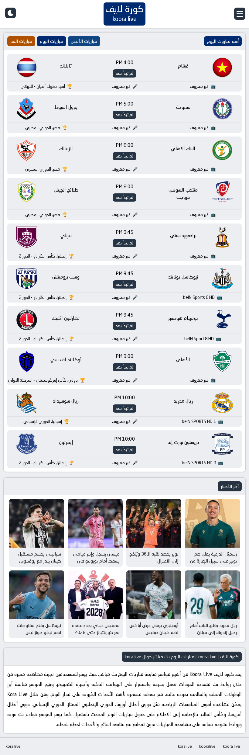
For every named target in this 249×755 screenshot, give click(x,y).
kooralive (207, 746)
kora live (13, 746)
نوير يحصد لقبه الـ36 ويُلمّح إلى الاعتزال (153, 557)
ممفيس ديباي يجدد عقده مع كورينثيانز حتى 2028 (96, 629)
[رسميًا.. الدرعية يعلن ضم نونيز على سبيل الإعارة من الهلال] (212, 523)
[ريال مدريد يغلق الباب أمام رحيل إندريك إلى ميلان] (212, 594)
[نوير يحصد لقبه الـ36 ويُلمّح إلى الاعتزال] (153, 523)
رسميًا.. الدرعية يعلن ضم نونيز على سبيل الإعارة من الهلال (213, 560)
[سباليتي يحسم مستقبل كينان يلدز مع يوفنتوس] (36, 523)
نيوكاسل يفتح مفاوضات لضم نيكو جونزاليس (39, 629)
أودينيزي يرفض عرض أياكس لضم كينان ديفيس (153, 629)
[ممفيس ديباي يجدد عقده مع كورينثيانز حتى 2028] (95, 594)
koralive (185, 746)
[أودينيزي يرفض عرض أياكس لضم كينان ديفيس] (153, 594)
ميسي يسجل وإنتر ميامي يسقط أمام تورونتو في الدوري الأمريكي (96, 560)
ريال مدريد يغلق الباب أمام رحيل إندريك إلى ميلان (213, 629)
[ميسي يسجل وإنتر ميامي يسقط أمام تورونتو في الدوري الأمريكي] (95, 523)
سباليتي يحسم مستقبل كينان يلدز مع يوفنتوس (39, 557)
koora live (231, 746)
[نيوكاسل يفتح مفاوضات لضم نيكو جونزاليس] (36, 594)
